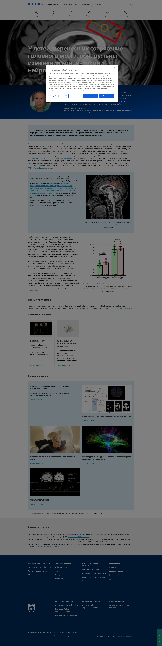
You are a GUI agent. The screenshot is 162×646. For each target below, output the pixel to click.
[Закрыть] (114, 67)
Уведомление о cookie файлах (78, 90)
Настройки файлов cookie (58, 96)
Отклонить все (90, 96)
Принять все (107, 96)
